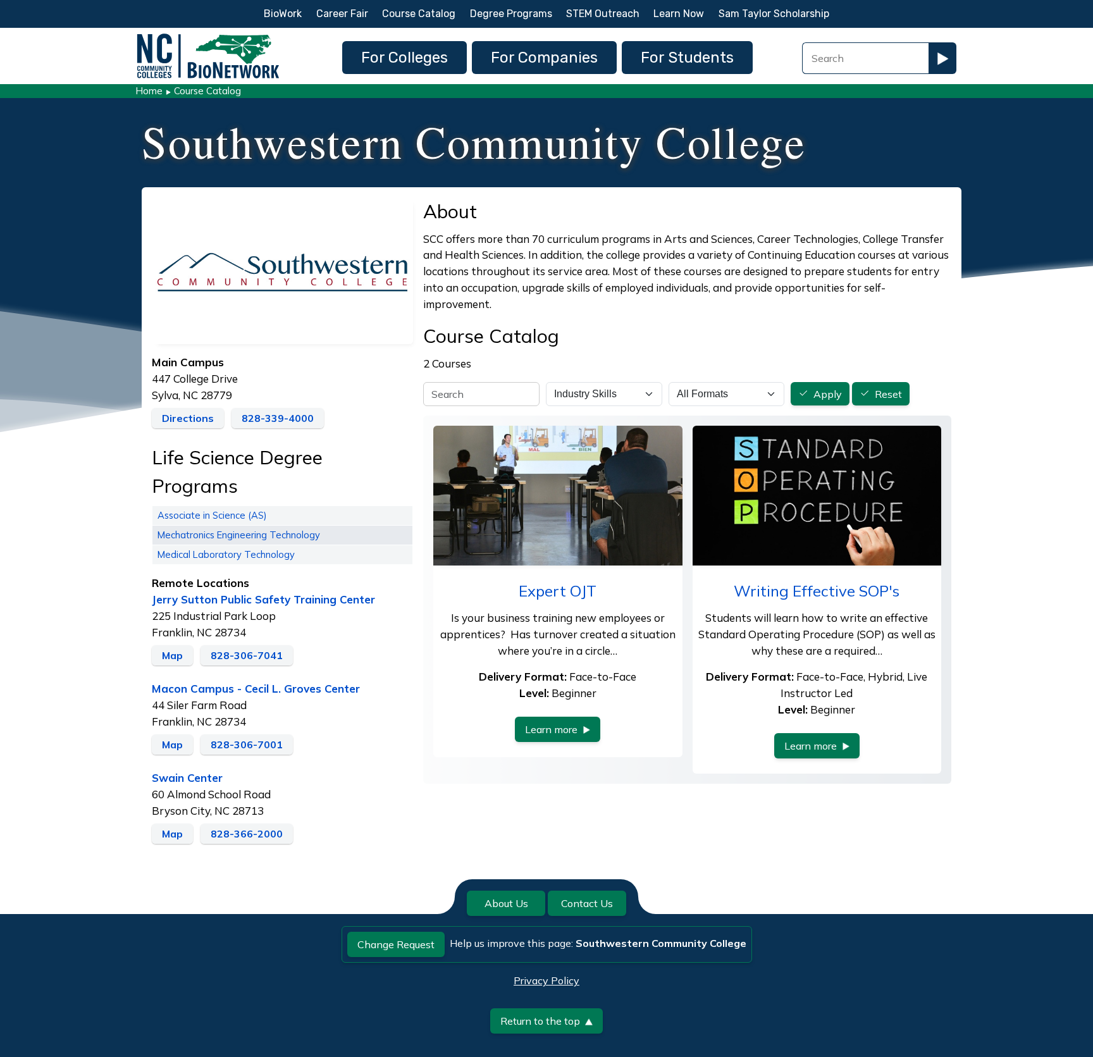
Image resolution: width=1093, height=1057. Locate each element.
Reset (888, 394)
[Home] (208, 37)
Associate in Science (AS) (212, 515)
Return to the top (540, 1021)
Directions (188, 418)
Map (172, 655)
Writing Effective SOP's (816, 590)
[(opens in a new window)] (282, 269)
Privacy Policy (546, 980)
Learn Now (678, 14)
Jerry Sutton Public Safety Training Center (263, 599)
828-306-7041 (247, 655)
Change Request (396, 944)
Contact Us (587, 903)
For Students (687, 57)
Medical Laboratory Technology (226, 554)
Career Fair (342, 14)
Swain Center (187, 777)
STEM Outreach (602, 14)
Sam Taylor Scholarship (774, 14)
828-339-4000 (278, 418)
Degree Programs (511, 14)
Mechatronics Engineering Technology (238, 535)
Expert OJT (557, 590)
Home (149, 91)
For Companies (544, 57)
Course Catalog (418, 14)
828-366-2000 (247, 833)
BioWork (283, 14)
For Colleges (404, 57)
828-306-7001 (247, 744)
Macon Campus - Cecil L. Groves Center (256, 688)
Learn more (551, 729)
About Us (506, 903)
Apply (827, 394)
